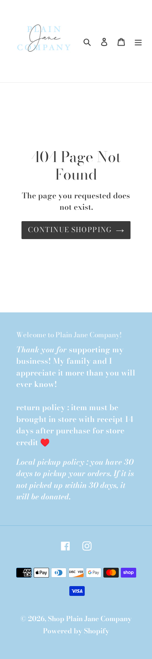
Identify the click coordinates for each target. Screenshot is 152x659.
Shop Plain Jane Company (90, 618)
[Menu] (138, 41)
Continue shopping (69, 229)
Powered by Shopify (76, 631)
